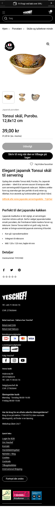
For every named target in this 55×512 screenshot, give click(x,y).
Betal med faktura (10, 329)
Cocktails (6, 461)
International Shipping (12, 469)
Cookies (5, 457)
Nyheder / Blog (9, 454)
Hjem (5, 28)
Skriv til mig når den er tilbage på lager (27, 156)
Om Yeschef (7, 442)
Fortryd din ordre (15, 478)
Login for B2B (8, 438)
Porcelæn (17, 28)
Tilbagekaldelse (9, 465)
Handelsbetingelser (11, 450)
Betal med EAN (9, 325)
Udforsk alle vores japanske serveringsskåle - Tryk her (27, 199)
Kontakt (6, 446)
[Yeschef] (27, 12)
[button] (50, 12)
